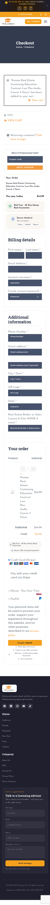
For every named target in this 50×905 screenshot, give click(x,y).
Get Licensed (33, 21)
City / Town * (15, 373)
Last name (33, 249)
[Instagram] (17, 706)
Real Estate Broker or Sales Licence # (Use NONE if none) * (24, 418)
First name (15, 249)
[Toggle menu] (45, 21)
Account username (20, 277)
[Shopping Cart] (46, 14)
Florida (5, 726)
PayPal (15, 599)
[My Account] (41, 14)
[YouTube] (23, 706)
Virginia (5, 747)
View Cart (14, 120)
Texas (4, 742)
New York (6, 736)
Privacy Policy (8, 776)
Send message (25, 863)
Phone (7, 833)
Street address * (18, 346)
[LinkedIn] (11, 706)
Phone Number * (18, 332)
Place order (25, 643)
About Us (6, 760)
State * (12, 401)
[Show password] (38, 296)
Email (7, 819)
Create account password (24, 291)
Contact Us (6, 771)
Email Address (17, 263)
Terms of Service (9, 782)
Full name (9, 808)
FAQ (4, 766)
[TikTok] (30, 706)
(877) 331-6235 (26, 14)
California (6, 720)
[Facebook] (4, 706)
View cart (37, 100)
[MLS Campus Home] (8, 21)
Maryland (6, 731)
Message (12, 844)
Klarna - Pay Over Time (25, 591)
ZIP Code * (14, 387)
